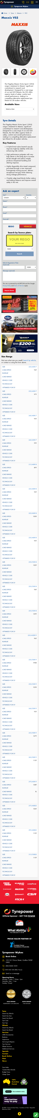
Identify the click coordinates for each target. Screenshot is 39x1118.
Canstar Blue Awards (8, 1070)
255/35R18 (33, 586)
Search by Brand (7, 1018)
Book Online (7, 1056)
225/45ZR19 (32, 635)
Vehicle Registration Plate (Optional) (10, 264)
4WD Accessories (7, 1035)
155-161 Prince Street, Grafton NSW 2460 (19, 961)
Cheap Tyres (6, 1074)
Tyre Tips (5, 1023)
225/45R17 (33, 367)
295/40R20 (33, 830)
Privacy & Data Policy (12, 1107)
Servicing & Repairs (8, 1042)
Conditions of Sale (24, 1107)
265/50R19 (33, 757)
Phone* (5, 207)
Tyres (4, 1011)
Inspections (5, 1039)
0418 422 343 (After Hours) (13, 970)
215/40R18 (33, 464)
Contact (5, 1054)
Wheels (5, 1025)
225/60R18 (33, 513)
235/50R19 (33, 660)
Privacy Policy (7, 286)
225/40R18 (33, 489)
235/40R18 (33, 538)
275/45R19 (33, 782)
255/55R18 (33, 611)
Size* (4, 195)
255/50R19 (33, 733)
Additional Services (8, 1049)
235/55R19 (33, 684)
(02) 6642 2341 (12, 966)
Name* (5, 201)
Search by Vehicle (7, 1013)
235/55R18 (33, 562)
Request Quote (9, 290)
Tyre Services (6, 1044)
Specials (5, 1051)
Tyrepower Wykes (21, 6)
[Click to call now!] (23, 2)
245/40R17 (33, 416)
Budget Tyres (6, 1072)
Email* (5, 213)
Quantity (28, 195)
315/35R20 (33, 854)
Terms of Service (19, 286)
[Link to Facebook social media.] (19, 1113)
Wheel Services (7, 1046)
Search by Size (7, 1016)
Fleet (4, 1058)
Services (5, 1032)
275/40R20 (33, 806)
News (4, 1061)
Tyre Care (5, 1021)
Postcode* (6, 219)
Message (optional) (9, 271)
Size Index (5, 1067)
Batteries (4, 1037)
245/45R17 (33, 440)
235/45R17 (33, 391)
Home (5, 13)
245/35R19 (33, 708)
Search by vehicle (29, 360)
